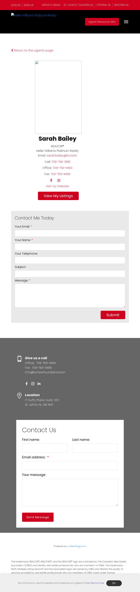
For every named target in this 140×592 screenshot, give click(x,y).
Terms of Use (97, 583)
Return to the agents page (33, 50)
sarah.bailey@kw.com (61, 155)
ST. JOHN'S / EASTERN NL (78, 5)
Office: (47, 168)
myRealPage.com (76, 546)
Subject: (20, 267)
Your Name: (23, 240)
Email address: (34, 457)
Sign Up (29, 5)
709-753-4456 (60, 174)
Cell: (47, 162)
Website (63, 186)
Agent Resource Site (102, 21)
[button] (16, 5)
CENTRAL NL (103, 5)
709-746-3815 (60, 162)
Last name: (81, 439)
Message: (22, 280)
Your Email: (22, 226)
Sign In (15, 5)
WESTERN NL (121, 5)
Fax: (47, 174)
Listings (66, 195)
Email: (42, 155)
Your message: (34, 475)
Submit (112, 314)
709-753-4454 (62, 168)
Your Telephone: (26, 253)
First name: (31, 439)
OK (114, 583)
